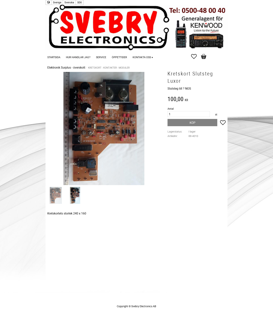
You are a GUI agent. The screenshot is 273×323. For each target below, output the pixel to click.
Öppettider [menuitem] (119, 57)
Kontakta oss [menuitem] (142, 57)
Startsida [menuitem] (53, 57)
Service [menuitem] (101, 57)
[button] (195, 56)
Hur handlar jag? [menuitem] (78, 57)
